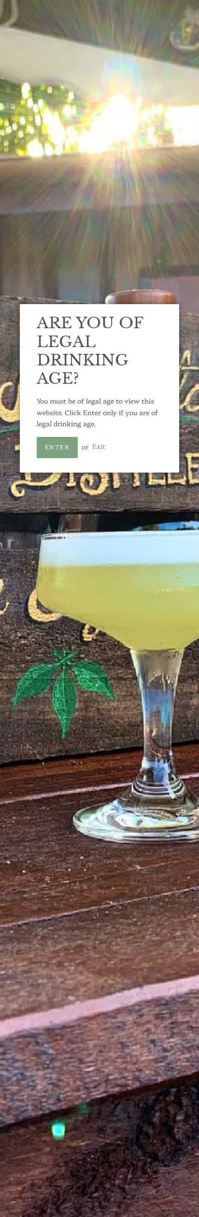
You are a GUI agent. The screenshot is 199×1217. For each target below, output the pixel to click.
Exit (98, 446)
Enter (57, 447)
